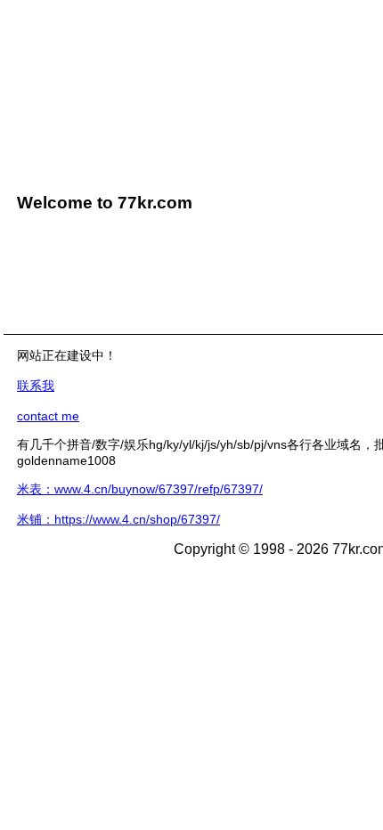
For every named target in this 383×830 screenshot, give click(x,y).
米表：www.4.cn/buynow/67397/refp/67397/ (140, 489)
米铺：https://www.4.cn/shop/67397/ (118, 519)
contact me (48, 416)
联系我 (35, 385)
